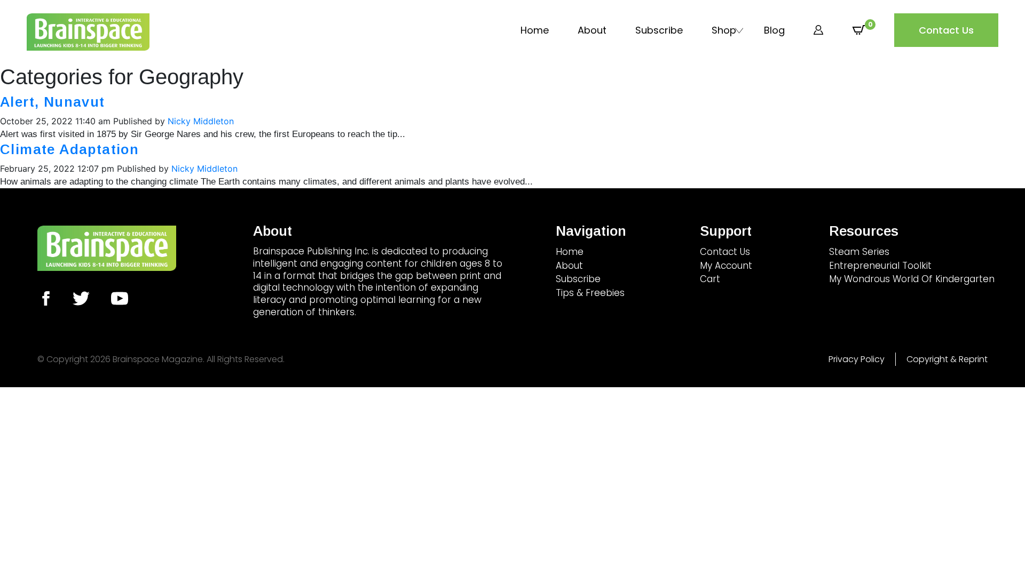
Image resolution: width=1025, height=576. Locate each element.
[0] (858, 30)
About (592, 30)
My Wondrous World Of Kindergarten (912, 279)
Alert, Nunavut (52, 102)
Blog (774, 30)
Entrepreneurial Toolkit (880, 265)
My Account (726, 265)
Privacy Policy (857, 359)
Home (535, 30)
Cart (710, 279)
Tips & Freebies (590, 292)
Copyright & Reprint (947, 359)
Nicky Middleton (201, 121)
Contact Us (946, 30)
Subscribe (659, 30)
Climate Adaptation (69, 149)
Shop (724, 30)
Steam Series (859, 251)
